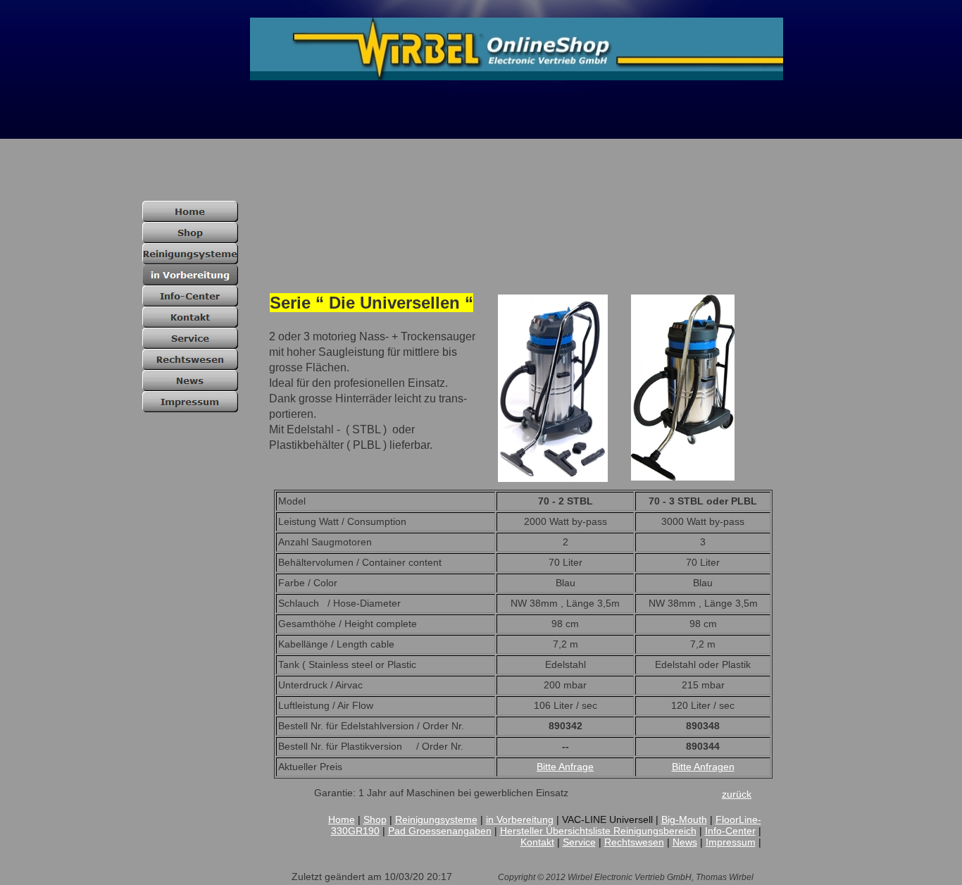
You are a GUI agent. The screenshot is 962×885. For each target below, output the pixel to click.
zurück (736, 794)
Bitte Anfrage (565, 766)
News (685, 842)
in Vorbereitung (520, 819)
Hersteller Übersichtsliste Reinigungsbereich (598, 830)
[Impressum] (190, 401)
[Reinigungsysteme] (190, 253)
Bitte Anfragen (703, 766)
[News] (190, 380)
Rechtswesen (634, 842)
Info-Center (730, 830)
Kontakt (537, 842)
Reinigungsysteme (436, 819)
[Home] (190, 211)
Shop (375, 819)
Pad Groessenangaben (440, 830)
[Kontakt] (190, 317)
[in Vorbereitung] (190, 274)
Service (579, 842)
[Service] (190, 338)
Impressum (731, 842)
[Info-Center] (190, 296)
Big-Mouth (684, 819)
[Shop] (190, 232)
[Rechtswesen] (190, 359)
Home (341, 819)
